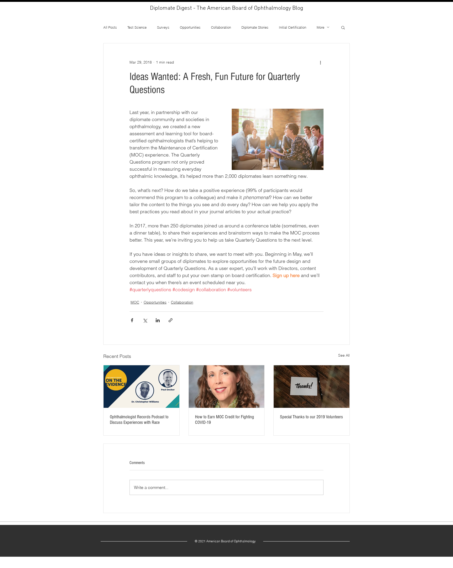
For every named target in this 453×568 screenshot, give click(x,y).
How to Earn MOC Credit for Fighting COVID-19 (224, 419)
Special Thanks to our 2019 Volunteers (311, 417)
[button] (343, 27)
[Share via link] (170, 320)
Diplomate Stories (254, 27)
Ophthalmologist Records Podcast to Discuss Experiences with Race (139, 419)
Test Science (137, 27)
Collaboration (221, 27)
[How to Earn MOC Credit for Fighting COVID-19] (227, 386)
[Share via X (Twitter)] (144, 320)
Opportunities (190, 27)
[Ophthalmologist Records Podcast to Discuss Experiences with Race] (141, 386)
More (320, 27)
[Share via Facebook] (132, 320)
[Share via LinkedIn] (157, 320)
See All (344, 355)
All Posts (110, 27)
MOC (135, 302)
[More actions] (320, 62)
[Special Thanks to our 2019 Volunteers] (311, 386)
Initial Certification (292, 27)
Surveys (163, 27)
